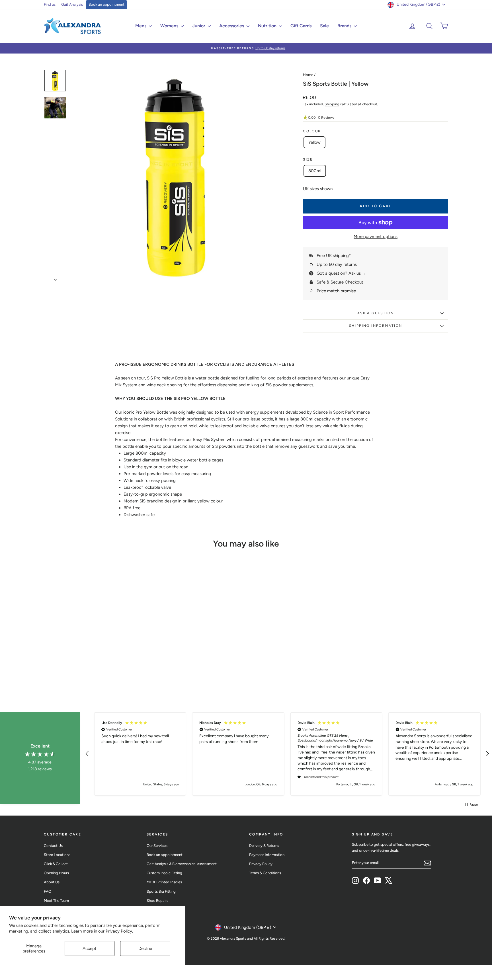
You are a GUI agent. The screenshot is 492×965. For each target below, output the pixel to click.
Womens (169, 25)
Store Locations (57, 855)
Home (308, 75)
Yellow (314, 142)
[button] (375, 117)
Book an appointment (106, 4)
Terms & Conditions (265, 873)
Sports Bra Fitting (161, 891)
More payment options (375, 236)
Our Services (157, 845)
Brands (344, 25)
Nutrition (268, 25)
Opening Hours (56, 873)
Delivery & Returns (264, 845)
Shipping (332, 104)
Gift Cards (300, 25)
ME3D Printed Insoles (164, 882)
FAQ (47, 891)
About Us (52, 882)
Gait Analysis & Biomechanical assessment (182, 864)
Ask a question (375, 313)
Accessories (232, 25)
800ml (314, 170)
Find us (50, 4)
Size (308, 159)
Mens (141, 25)
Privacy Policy (260, 864)
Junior (199, 25)
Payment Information (266, 855)
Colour (312, 131)
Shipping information (375, 326)
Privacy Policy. (119, 931)
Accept (90, 948)
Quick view (92, 652)
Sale (324, 25)
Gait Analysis (72, 4)
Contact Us (53, 845)
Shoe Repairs (157, 900)
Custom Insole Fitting (164, 873)
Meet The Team (56, 900)
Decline (145, 948)
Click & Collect (56, 864)
